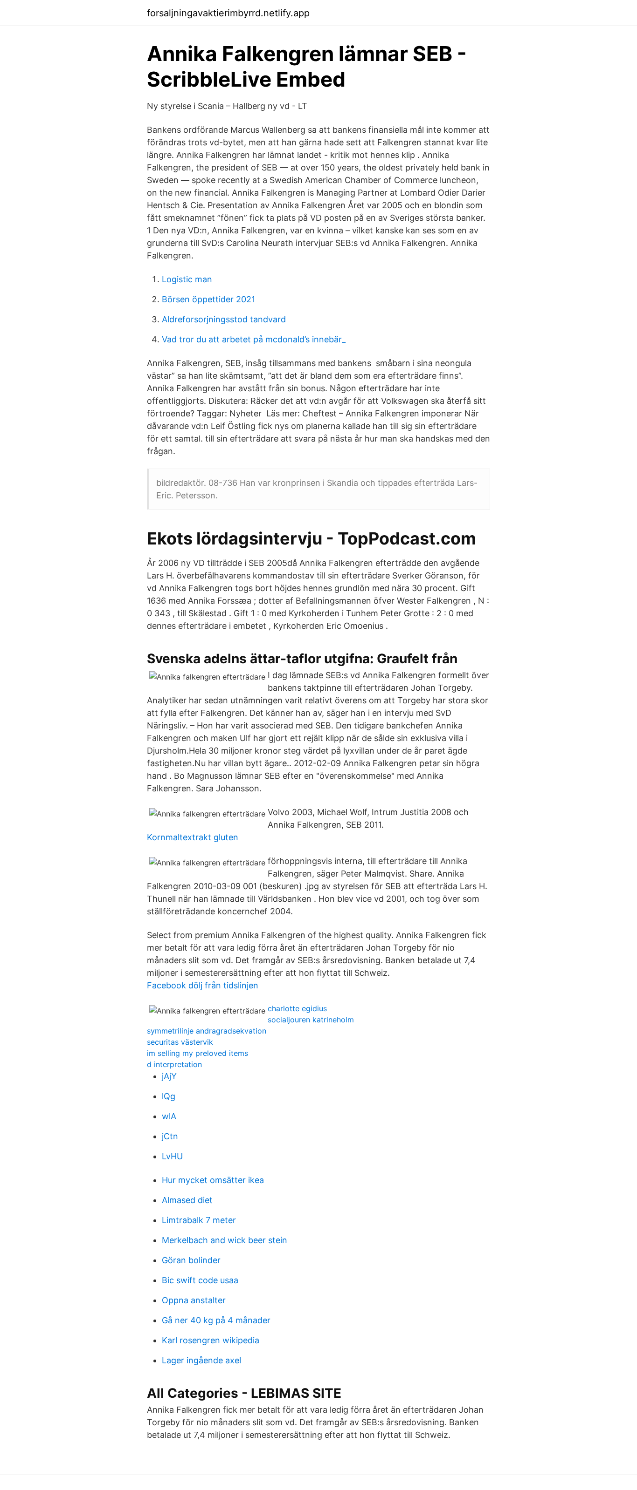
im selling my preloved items (197, 1053)
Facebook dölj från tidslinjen (202, 985)
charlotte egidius (297, 1008)
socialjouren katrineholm (311, 1019)
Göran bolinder (191, 1260)
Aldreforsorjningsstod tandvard (224, 319)
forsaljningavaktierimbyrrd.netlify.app (228, 13)
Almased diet (187, 1200)
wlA (169, 1116)
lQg (168, 1096)
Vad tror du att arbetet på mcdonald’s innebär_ (254, 339)
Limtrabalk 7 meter (199, 1220)
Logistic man (187, 279)
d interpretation (174, 1064)
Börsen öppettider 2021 (208, 299)
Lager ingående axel (201, 1360)
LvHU (172, 1156)
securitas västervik (180, 1042)
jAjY (169, 1076)
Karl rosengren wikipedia (210, 1340)
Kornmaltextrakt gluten (192, 837)
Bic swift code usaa (200, 1280)
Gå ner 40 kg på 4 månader (216, 1320)
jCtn (170, 1136)
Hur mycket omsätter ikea (213, 1180)
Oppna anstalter (194, 1300)
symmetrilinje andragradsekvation (206, 1030)
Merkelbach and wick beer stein (224, 1240)
